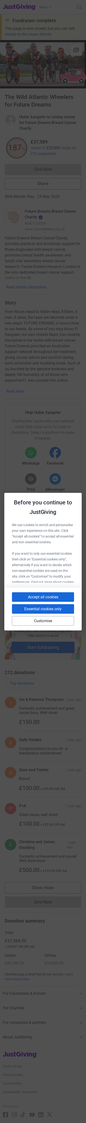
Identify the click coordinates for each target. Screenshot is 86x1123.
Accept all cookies (43, 597)
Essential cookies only (43, 608)
